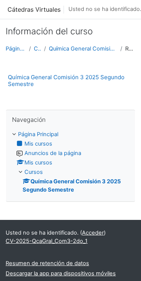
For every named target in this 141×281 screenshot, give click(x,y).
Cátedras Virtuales (34, 9)
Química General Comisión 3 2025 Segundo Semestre (83, 48)
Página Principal (16, 48)
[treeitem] (70, 162)
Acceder (93, 232)
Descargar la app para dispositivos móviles (61, 273)
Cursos (37, 48)
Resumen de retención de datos (47, 263)
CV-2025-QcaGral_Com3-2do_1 (47, 241)
